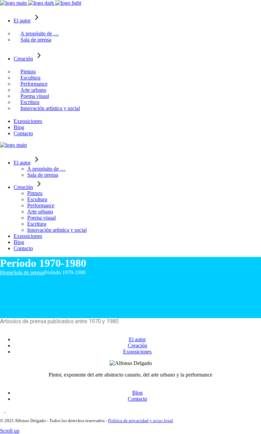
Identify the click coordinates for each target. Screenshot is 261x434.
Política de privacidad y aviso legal (140, 420)
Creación (137, 345)
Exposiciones (137, 351)
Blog (137, 393)
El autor (137, 339)
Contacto (137, 399)
